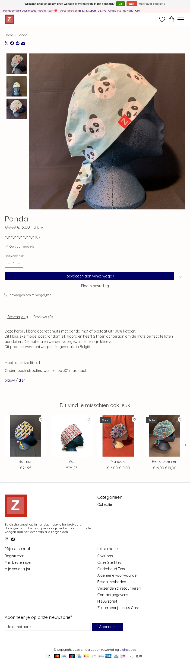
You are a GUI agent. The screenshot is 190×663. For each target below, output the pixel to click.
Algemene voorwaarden (118, 575)
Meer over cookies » (152, 4)
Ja (120, 4)
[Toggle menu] (180, 19)
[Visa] (64, 656)
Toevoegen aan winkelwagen (89, 276)
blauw (10, 380)
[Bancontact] (94, 656)
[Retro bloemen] (164, 436)
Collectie (104, 504)
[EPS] (123, 656)
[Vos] (72, 436)
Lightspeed (128, 649)
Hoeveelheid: (14, 256)
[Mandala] (118, 436)
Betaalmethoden (111, 581)
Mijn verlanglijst (17, 569)
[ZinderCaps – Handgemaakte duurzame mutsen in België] (9, 19)
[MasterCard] (57, 656)
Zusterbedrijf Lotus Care (118, 607)
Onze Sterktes (109, 562)
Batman (25, 461)
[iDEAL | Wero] (86, 656)
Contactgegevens (112, 594)
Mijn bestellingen (18, 562)
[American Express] (108, 656)
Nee (131, 4)
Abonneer (107, 626)
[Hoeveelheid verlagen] (9, 264)
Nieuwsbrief (107, 601)
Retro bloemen (164, 461)
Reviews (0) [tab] (43, 316)
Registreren (14, 556)
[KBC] (116, 656)
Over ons (105, 556)
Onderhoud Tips (111, 569)
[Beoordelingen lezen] (20, 237)
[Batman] (25, 436)
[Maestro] (72, 656)
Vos (72, 461)
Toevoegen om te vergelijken (29, 295)
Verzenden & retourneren (119, 588)
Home (9, 35)
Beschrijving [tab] (17, 316)
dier (22, 380)
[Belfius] (101, 656)
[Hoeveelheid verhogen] (19, 264)
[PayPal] (49, 656)
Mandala (118, 461)
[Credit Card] (79, 656)
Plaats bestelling (95, 285)
